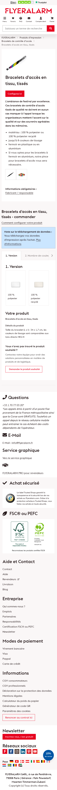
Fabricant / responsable (19, 192)
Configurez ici (15, 93)
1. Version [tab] (11, 255)
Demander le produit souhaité (24, 369)
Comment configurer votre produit (22, 222)
